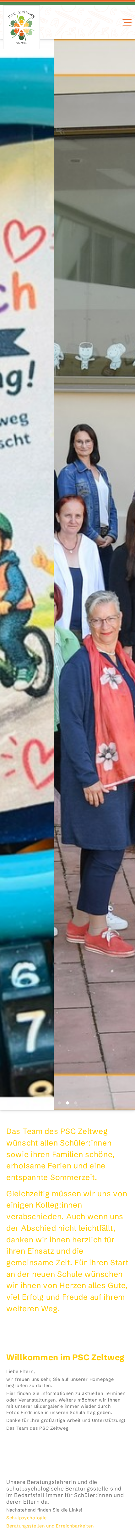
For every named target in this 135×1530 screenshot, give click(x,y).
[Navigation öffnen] (126, 22)
